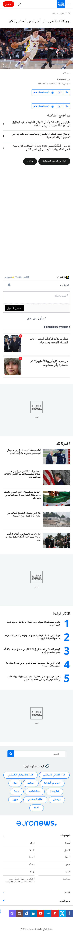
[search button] (10, 753)
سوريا (15, 800)
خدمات (67, 892)
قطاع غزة (54, 791)
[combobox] (36, 753)
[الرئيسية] (69, 13)
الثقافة (31, 865)
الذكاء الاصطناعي (35, 800)
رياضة (54, 13)
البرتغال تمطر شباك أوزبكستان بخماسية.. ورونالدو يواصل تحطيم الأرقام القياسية (41, 136)
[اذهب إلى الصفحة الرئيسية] (61, 4)
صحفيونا (66, 879)
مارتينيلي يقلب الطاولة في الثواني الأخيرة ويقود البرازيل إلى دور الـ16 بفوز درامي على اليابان (41, 124)
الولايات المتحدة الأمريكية (54, 161)
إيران (15, 783)
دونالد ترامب (34, 791)
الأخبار (62, 13)
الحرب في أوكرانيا (52, 783)
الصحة (37, 808)
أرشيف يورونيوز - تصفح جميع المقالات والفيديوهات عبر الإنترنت (20, 880)
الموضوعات (65, 835)
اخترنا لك (63, 443)
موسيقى (57, 800)
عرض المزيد (65, 901)
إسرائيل (30, 783)
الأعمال (67, 850)
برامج (32, 872)
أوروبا (67, 843)
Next (67, 857)
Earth (31, 850)
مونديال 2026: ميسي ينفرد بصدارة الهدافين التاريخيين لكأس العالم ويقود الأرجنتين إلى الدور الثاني (41, 147)
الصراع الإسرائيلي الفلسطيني (20, 775)
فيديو (67, 872)
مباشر (8, 4)
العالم (32, 843)
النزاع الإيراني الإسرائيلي (54, 775)
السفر (68, 865)
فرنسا (16, 791)
